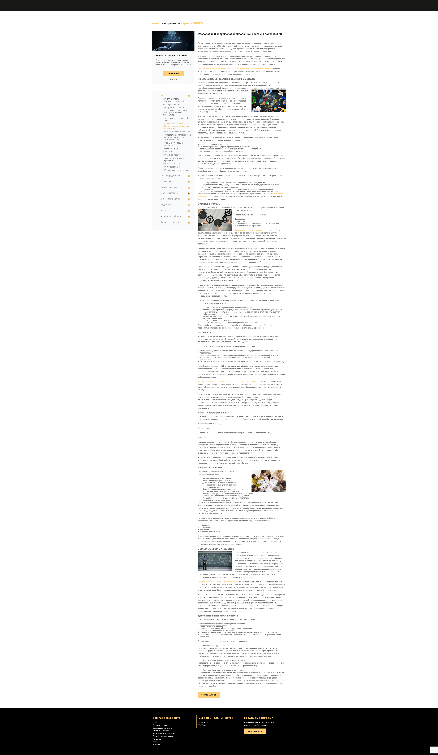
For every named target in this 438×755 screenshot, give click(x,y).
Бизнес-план (167, 181)
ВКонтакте (202, 722)
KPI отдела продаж (172, 163)
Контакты (157, 739)
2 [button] (172, 79)
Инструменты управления (164, 733)
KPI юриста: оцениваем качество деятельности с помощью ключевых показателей (175, 111)
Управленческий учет (171, 216)
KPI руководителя (171, 167)
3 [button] (174, 79)
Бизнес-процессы (169, 187)
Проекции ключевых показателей (173, 144)
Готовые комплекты (161, 731)
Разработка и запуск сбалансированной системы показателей (176, 126)
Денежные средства (170, 199)
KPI (162, 95)
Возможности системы (162, 728)
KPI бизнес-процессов (173, 155)
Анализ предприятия (170, 175)
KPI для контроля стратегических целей (173, 100)
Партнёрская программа (163, 736)
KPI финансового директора (176, 170)
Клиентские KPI (170, 151)
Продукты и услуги (161, 725)
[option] (173, 57)
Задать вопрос (255, 731)
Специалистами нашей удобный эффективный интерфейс (235, 69)
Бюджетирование (169, 193)
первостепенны (252, 230)
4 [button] (176, 79)
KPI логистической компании (176, 131)
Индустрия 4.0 (167, 204)
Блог (155, 742)
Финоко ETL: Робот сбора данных (172, 56)
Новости (156, 744)
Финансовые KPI (171, 148)
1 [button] (170, 79)
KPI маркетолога (171, 104)
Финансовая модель (170, 222)
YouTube (202, 725)
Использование (227, 381)
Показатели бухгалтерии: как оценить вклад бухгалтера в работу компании (177, 137)
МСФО (164, 210)
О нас (155, 722)
